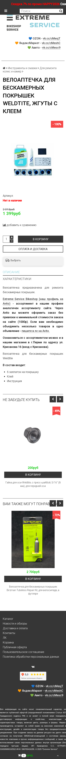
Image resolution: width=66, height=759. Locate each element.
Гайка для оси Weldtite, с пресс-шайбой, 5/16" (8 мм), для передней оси (33, 484)
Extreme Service (50, 749)
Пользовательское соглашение (23, 652)
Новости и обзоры (15, 623)
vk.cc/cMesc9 (51, 47)
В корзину (40, 239)
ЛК (5, 637)
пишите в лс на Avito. (36, 331)
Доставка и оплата (15, 628)
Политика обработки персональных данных (31, 656)
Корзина (8, 642)
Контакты (9, 633)
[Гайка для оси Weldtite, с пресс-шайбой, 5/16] (33, 435)
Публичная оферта (15, 647)
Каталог (8, 618)
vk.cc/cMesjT (51, 38)
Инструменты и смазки (22, 68)
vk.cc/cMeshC (51, 43)
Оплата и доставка (33, 249)
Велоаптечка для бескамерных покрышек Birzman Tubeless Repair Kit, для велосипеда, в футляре (33, 590)
